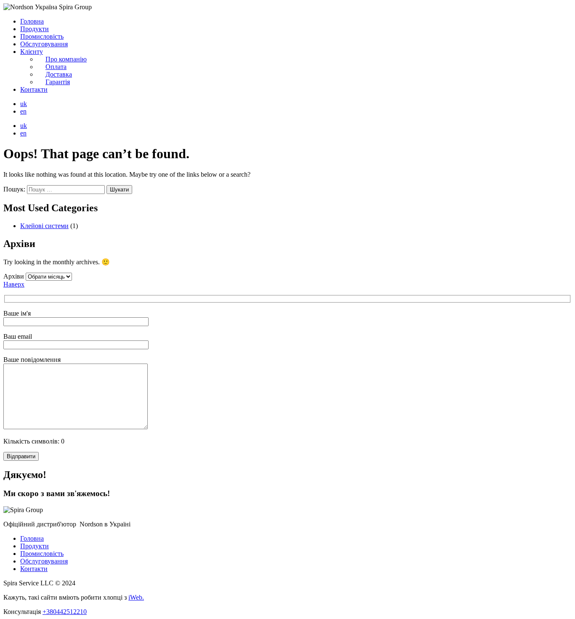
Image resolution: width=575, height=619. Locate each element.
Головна (32, 21)
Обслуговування (44, 44)
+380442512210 (65, 611)
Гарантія (57, 81)
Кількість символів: (33, 441)
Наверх (13, 284)
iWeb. (136, 597)
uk (23, 103)
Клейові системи (44, 225)
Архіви (13, 276)
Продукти (34, 28)
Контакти (34, 89)
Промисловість (42, 36)
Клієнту (31, 51)
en (23, 111)
